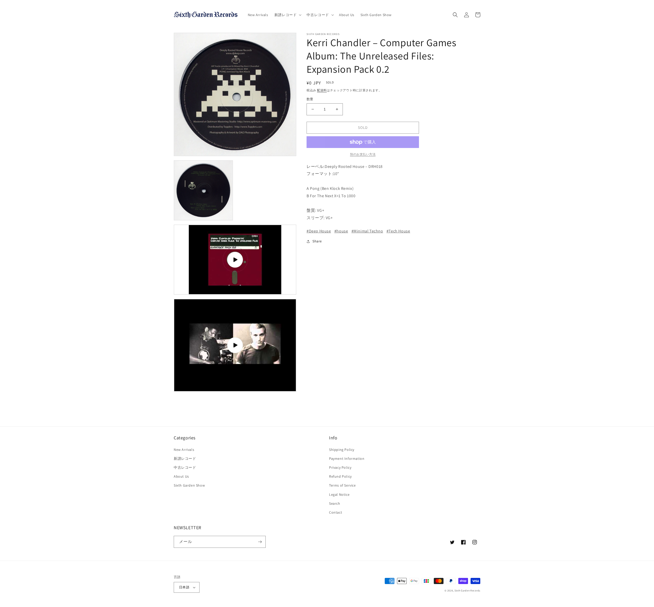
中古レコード (185, 467)
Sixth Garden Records (467, 590)
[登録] (259, 542)
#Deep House (319, 231)
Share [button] (317, 241)
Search (334, 503)
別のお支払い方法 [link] (363, 154)
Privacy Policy (340, 467)
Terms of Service (342, 485)
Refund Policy (340, 476)
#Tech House (398, 231)
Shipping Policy (341, 449)
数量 (310, 99)
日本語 (184, 587)
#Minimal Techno (367, 231)
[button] (287, 14)
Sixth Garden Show (189, 485)
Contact (335, 512)
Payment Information (346, 458)
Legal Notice (339, 494)
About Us (181, 476)
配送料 (322, 90)
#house (341, 231)
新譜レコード (185, 458)
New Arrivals (184, 449)
